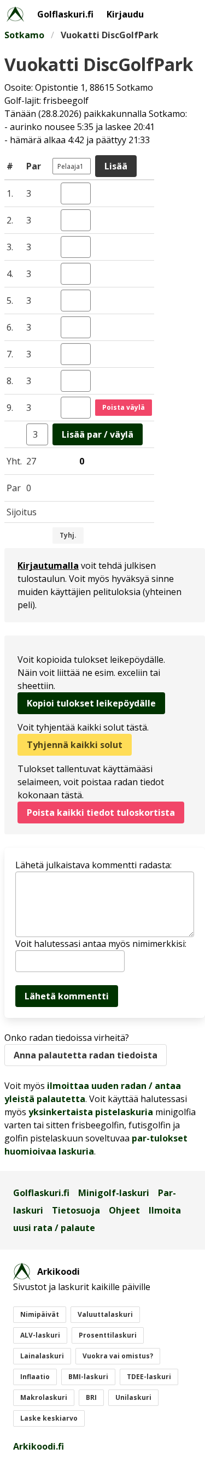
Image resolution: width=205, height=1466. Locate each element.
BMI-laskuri (88, 1376)
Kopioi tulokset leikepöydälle (91, 703)
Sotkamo (24, 35)
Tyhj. (68, 535)
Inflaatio (35, 1376)
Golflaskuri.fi (65, 14)
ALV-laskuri (40, 1335)
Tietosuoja (76, 1210)
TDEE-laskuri (149, 1376)
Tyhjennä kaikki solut (74, 745)
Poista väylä (123, 407)
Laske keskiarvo (49, 1418)
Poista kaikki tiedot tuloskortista (101, 812)
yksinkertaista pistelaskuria (90, 1112)
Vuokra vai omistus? (118, 1356)
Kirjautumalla (48, 566)
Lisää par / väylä (97, 434)
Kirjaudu (125, 14)
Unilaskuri (133, 1397)
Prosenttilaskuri (108, 1335)
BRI (91, 1397)
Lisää (115, 166)
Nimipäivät (39, 1314)
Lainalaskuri (42, 1356)
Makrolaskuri (43, 1397)
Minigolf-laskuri (113, 1193)
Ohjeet (124, 1210)
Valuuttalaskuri (105, 1314)
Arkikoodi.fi (38, 1446)
